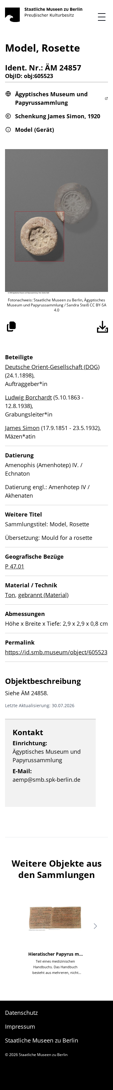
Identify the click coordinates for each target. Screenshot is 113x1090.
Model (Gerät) (34, 129)
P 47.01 (14, 566)
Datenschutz (21, 1012)
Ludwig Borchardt (28, 397)
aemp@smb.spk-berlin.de (46, 779)
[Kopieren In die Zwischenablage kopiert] (11, 326)
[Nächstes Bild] (95, 926)
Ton (10, 595)
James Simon (22, 428)
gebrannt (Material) (43, 595)
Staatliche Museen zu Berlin (41, 1040)
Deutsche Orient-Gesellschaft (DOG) (52, 367)
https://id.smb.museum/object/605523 (56, 652)
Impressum (20, 1026)
